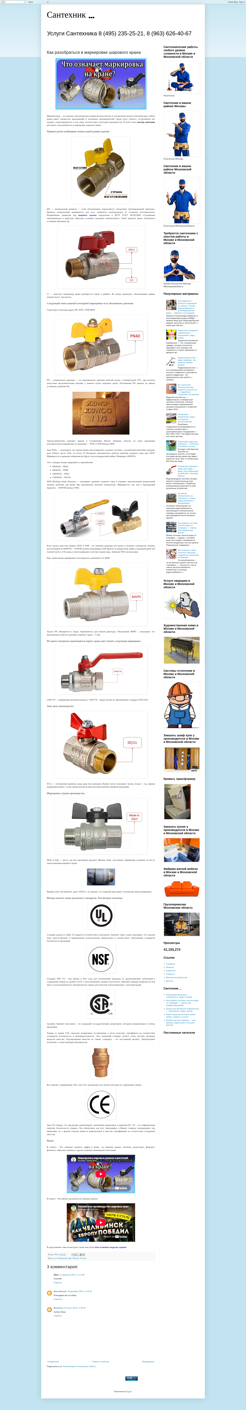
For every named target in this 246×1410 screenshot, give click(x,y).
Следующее (53, 1361)
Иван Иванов (60, 1291)
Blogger (128, 1391)
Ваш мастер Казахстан (176, 977)
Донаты (169, 981)
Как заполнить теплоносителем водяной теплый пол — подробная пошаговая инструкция (188, 389)
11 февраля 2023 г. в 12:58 (71, 1275)
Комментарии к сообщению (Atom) (79, 1366)
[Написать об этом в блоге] (75, 1254)
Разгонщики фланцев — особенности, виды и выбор (179, 996)
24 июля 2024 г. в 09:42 (75, 1308)
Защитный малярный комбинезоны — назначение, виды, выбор (188, 334)
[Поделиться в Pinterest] (83, 1254)
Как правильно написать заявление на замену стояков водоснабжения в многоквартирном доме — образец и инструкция (181, 307)
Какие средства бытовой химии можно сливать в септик (180, 1015)
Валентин (58, 1308)
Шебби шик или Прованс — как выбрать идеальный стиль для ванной (180, 1022)
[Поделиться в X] (78, 1254)
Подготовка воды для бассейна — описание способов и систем (188, 444)
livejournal (170, 970)
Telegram (170, 974)
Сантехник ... (71, 15)
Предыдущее (148, 1361)
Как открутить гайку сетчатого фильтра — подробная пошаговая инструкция (188, 553)
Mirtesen (170, 967)
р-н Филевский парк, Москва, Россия (70, 1258)
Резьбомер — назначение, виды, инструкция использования (186, 418)
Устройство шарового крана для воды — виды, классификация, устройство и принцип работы (188, 471)
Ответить (58, 1282)
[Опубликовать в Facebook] (81, 1254)
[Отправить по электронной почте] (72, 1254)
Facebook (170, 964)
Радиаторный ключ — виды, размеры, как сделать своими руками (188, 361)
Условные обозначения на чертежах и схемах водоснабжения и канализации (186, 498)
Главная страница (100, 1361)
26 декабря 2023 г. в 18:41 (80, 1291)
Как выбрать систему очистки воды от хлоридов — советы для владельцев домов (187, 528)
